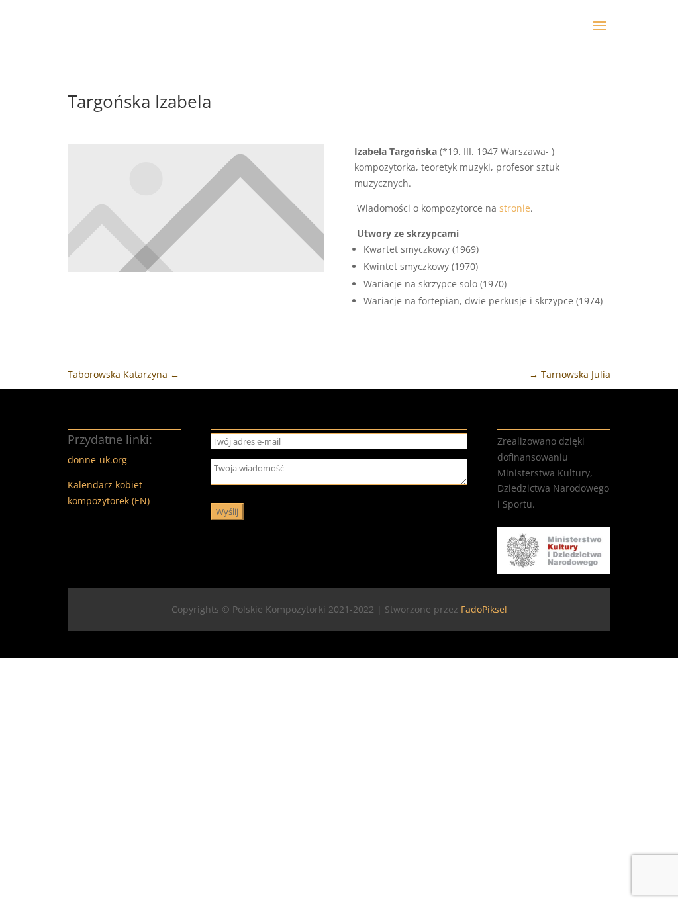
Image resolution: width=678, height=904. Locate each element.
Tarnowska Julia (569, 374)
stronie (514, 208)
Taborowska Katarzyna (123, 374)
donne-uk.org (97, 459)
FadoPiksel (484, 609)
